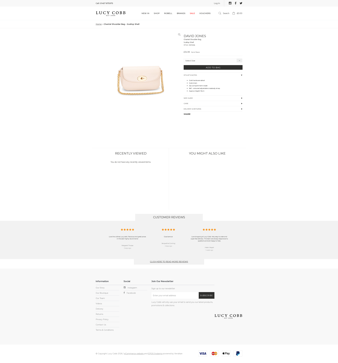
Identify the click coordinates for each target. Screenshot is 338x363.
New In (145, 13)
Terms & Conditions (105, 330)
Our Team (100, 298)
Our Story (100, 288)
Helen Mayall (209, 247)
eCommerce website (134, 353)
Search (225, 13)
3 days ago (127, 248)
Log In (217, 3)
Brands (181, 13)
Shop (157, 13)
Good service (168, 237)
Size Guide (188, 98)
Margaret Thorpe (127, 245)
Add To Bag (213, 67)
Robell (168, 13)
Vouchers (205, 13)
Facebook (131, 293)
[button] (179, 34)
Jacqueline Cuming (168, 243)
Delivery (99, 309)
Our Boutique (102, 293)
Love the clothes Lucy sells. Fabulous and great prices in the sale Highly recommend (127, 238)
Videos (99, 303)
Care (186, 103)
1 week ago (209, 250)
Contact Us (101, 325)
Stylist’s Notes (190, 75)
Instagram (132, 288)
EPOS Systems (155, 353)
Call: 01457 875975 (104, 3)
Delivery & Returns (192, 109)
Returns (99, 314)
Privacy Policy (102, 319)
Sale (192, 13)
